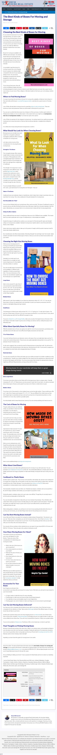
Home (6, 12)
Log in (48, 736)
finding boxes (18, 622)
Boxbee (47, 519)
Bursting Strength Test (8, 178)
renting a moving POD (37, 483)
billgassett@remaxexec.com (14, 649)
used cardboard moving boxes (15, 469)
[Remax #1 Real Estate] (48, 4)
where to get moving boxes (37, 106)
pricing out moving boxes (25, 461)
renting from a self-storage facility (16, 319)
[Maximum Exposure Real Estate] (17, 4)
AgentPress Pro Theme (22, 736)
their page (31, 609)
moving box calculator (11, 578)
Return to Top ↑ (36, 734)
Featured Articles (13, 705)
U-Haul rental (38, 614)
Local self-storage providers (25, 101)
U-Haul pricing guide (22, 616)
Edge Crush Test (11, 171)
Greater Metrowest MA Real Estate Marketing (29, 705)
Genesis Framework (35, 736)
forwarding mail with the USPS (45, 632)
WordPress (43, 736)
